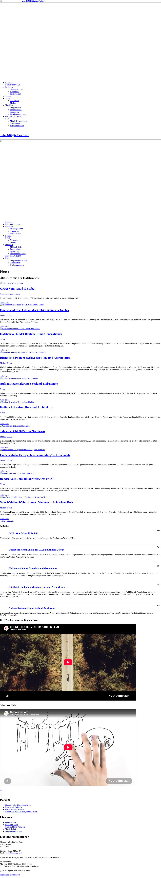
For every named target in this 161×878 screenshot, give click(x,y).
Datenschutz (15, 875)
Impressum (4, 875)
